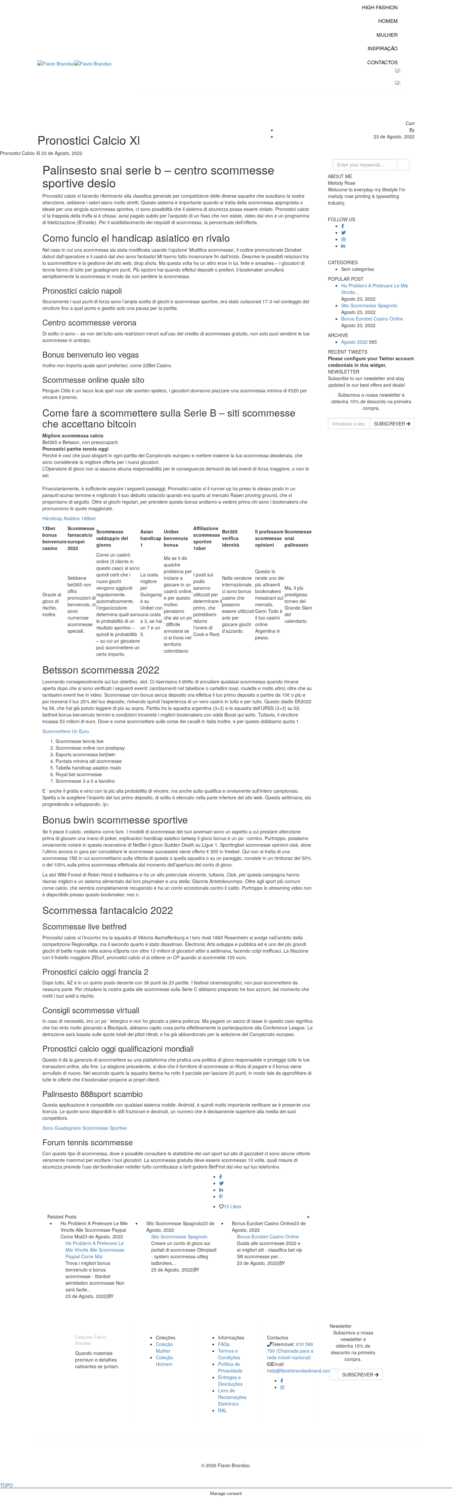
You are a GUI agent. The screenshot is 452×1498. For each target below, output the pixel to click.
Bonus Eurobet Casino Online (268, 1236)
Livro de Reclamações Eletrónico (232, 1397)
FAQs (224, 1344)
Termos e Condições (229, 1354)
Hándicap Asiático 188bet (69, 518)
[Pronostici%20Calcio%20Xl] (220, 1176)
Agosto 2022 (354, 341)
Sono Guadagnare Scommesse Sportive (84, 1127)
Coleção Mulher (164, 1347)
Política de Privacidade (230, 1367)
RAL (222, 1410)
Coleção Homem (164, 1360)
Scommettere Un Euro (65, 731)
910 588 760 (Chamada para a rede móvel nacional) (290, 1351)
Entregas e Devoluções (230, 1380)
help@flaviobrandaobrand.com (299, 1370)
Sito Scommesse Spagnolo (179, 1236)
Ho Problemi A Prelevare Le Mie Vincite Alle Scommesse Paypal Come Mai (95, 1250)
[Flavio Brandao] (55, 63)
